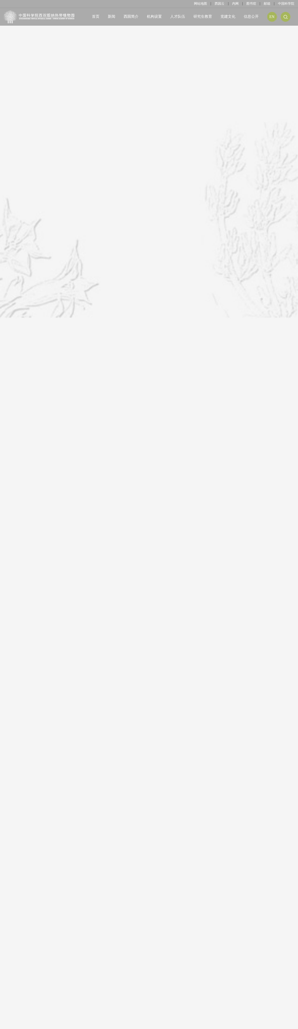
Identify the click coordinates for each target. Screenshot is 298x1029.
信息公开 (251, 16)
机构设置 (154, 16)
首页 (95, 16)
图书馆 (251, 3)
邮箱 (267, 3)
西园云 (219, 3)
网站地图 (200, 3)
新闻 (111, 16)
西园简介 (131, 16)
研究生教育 (202, 16)
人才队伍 (177, 16)
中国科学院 (286, 3)
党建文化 (227, 16)
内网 (235, 3)
